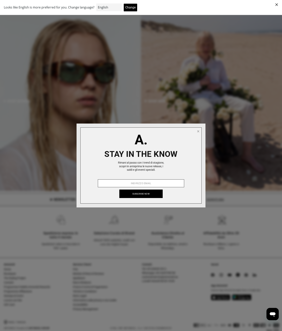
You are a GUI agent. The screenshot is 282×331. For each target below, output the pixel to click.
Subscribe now (141, 194)
